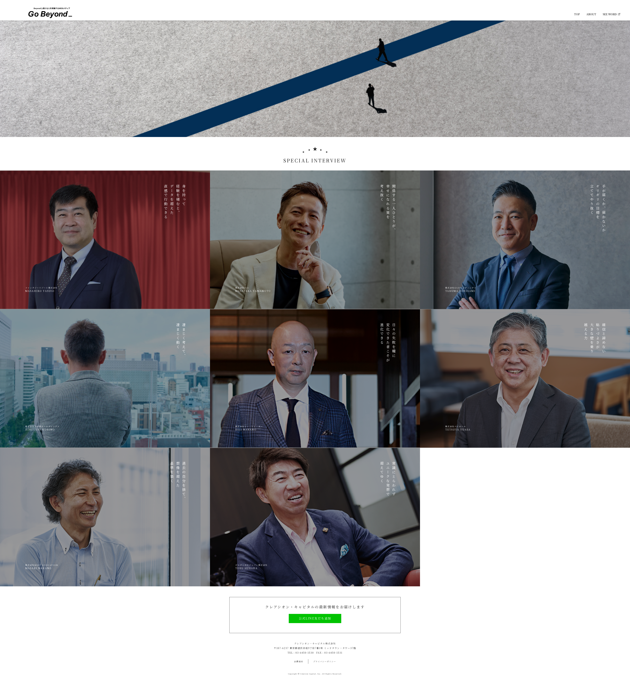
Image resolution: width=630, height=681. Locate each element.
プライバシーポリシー (324, 661)
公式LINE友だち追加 (315, 618)
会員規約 (298, 661)
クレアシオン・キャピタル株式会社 (315, 643)
